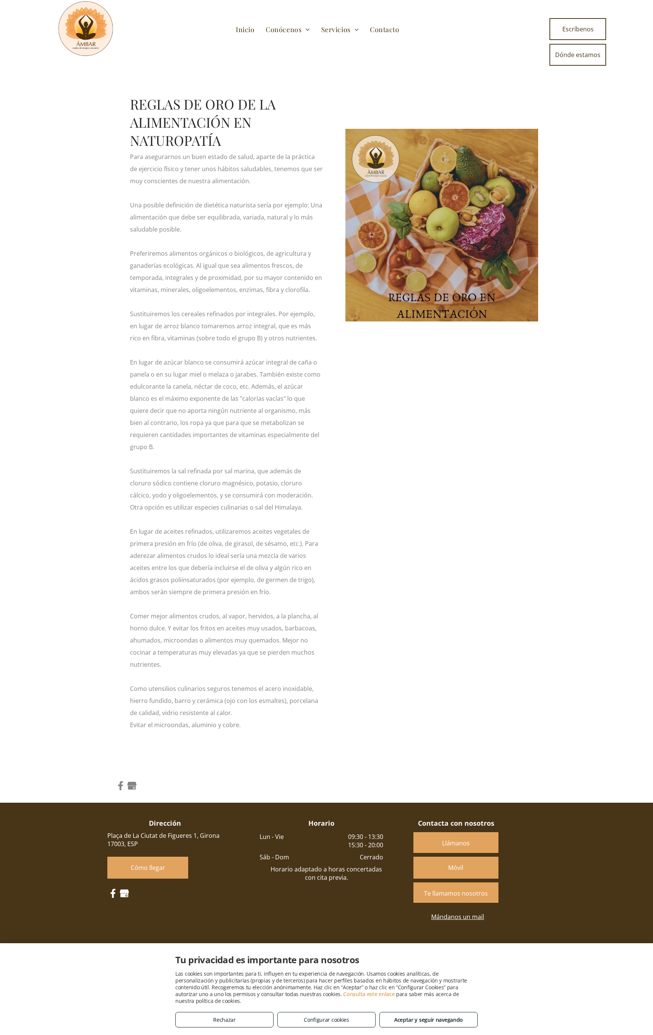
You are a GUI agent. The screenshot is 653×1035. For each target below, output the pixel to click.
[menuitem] (245, 29)
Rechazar (224, 1019)
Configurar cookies (326, 1019)
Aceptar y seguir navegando (428, 1019)
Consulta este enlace (369, 994)
